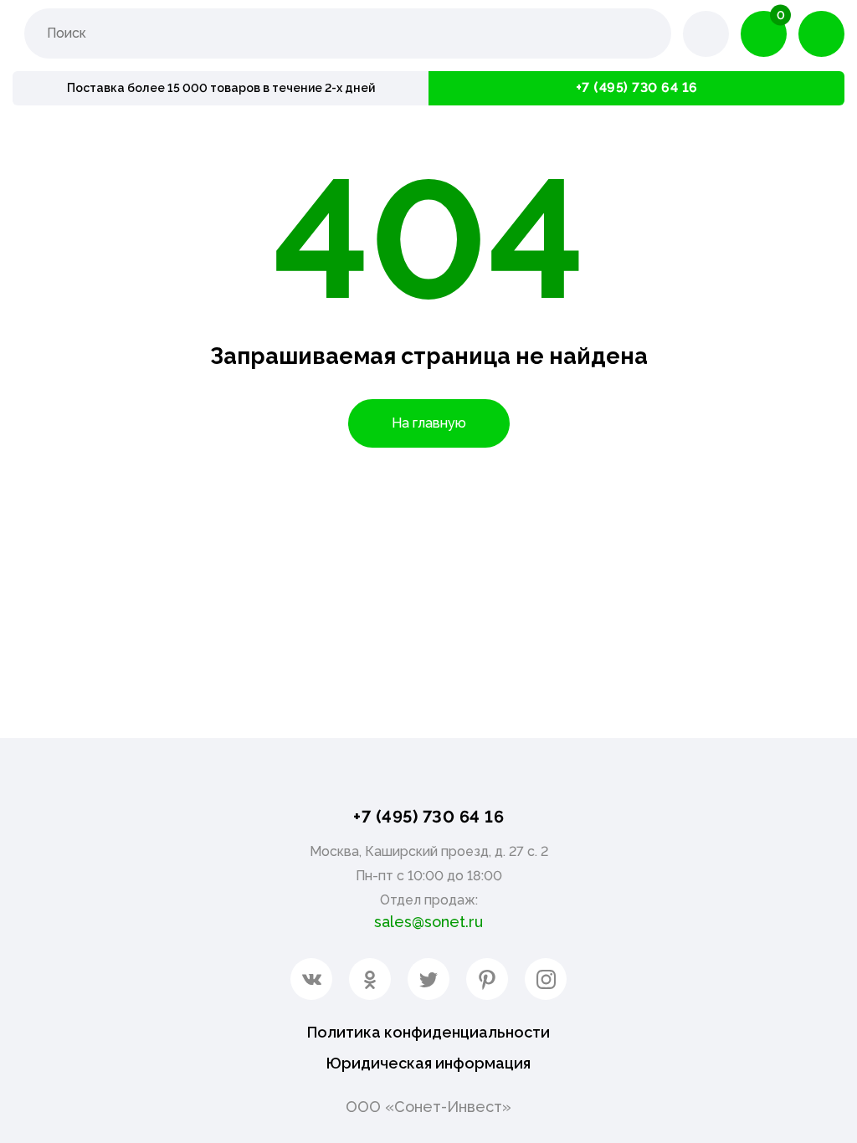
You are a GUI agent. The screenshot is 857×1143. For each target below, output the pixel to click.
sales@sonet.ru (428, 921)
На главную (429, 423)
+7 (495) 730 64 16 (637, 87)
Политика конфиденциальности (428, 1032)
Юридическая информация (428, 1063)
